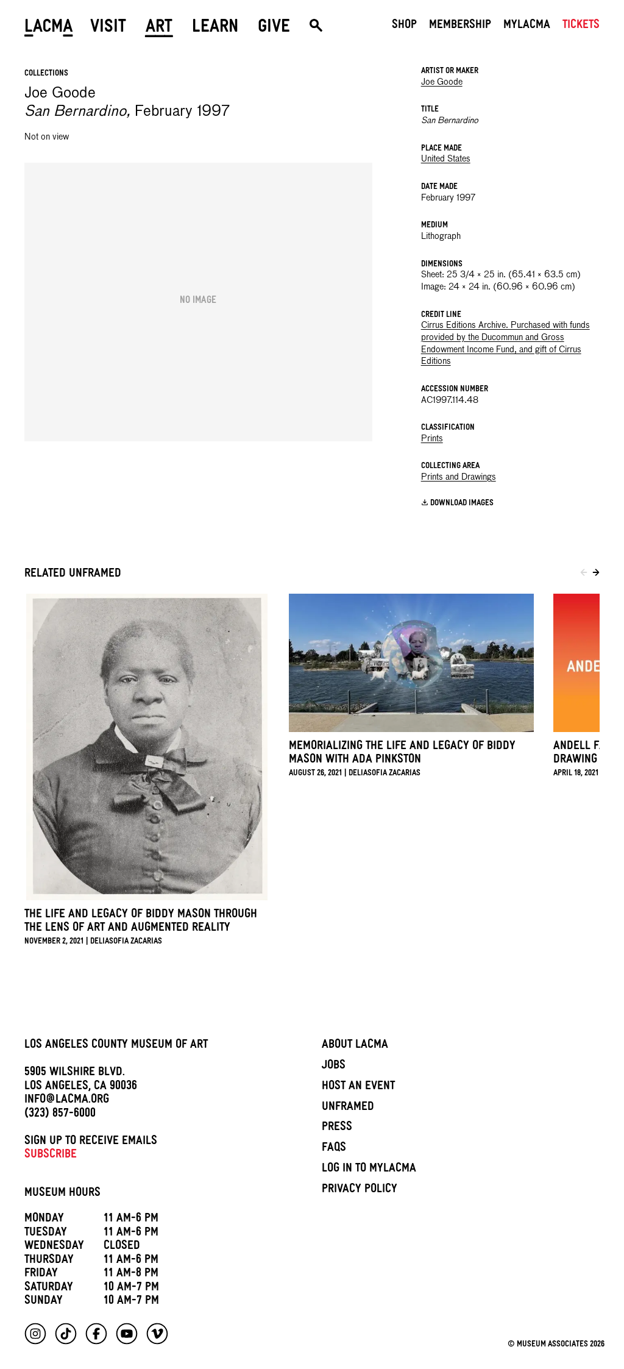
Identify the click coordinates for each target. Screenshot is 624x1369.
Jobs (334, 1066)
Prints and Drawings (458, 477)
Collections (46, 74)
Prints (432, 439)
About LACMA (355, 1046)
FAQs (334, 1149)
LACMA (48, 29)
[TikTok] (66, 1334)
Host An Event (358, 1087)
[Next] (596, 574)
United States (445, 159)
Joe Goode (442, 82)
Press (337, 1128)
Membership (460, 26)
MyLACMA (526, 26)
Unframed (348, 1108)
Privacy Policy (359, 1190)
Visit (108, 29)
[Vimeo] (157, 1334)
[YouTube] (127, 1334)
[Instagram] (35, 1334)
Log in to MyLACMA (369, 1169)
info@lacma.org (66, 1101)
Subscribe (50, 1155)
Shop (404, 26)
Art (159, 29)
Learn (215, 29)
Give (274, 29)
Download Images (462, 503)
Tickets (581, 26)
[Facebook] (96, 1334)
